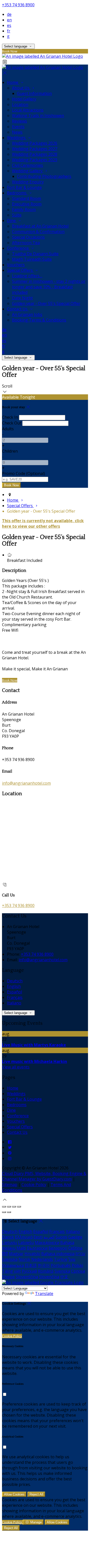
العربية (49, 1237)
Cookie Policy (34, 1184)
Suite (17, 215)
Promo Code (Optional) (23, 473)
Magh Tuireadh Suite (32, 259)
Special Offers (20, 270)
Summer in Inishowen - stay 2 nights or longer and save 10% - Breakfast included (49, 287)
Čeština (75, 1248)
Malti (21, 1248)
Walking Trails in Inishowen (38, 115)
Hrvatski (32, 1253)
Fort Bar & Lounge (24, 187)
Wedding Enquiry (28, 182)
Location (20, 104)
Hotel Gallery (24, 99)
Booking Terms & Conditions (39, 320)
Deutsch (14, 981)
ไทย (71, 1259)
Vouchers (16, 264)
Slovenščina (27, 1276)
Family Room (24, 209)
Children (10, 451)
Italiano (14, 1003)
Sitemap (9, 1184)
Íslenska (10, 1259)
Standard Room (26, 198)
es (9, 25)
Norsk (24, 1259)
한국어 (44, 1265)
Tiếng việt (11, 1271)
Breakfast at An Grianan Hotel (40, 226)
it (8, 36)
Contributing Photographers (44, 176)
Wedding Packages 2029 (34, 160)
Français (14, 997)
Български (37, 1248)
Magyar (16, 1253)
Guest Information (34, 93)
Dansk (8, 1237)
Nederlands (42, 1259)
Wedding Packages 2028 (34, 154)
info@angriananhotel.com (26, 783)
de (9, 14)
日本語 (31, 1265)
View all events (16, 1067)
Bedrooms (17, 193)
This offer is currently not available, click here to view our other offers (43, 523)
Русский (29, 1271)
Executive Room (27, 204)
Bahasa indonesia (57, 1253)
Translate (44, 1293)
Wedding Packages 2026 (34, 143)
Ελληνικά (23, 1237)
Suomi (61, 1237)
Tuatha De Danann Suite (35, 253)
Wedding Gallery (28, 171)
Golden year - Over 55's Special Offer (46, 303)
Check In (10, 417)
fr (8, 31)
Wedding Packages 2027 (34, 148)
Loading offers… (27, 276)
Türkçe (60, 1259)
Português (61, 1265)
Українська (13, 1265)
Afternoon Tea (26, 242)
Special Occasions (28, 237)
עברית (80, 1253)
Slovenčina (49, 1276)
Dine (12, 220)
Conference (18, 248)
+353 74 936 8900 (18, 5)
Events (18, 126)
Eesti (38, 1237)
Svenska (62, 1271)
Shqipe (8, 1276)
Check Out (11, 423)
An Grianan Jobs (27, 314)
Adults (8, 429)
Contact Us (17, 309)
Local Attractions (28, 110)
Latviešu (26, 1242)
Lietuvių (9, 1242)
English (14, 986)
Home (13, 82)
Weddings (16, 137)
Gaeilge (75, 1237)
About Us (21, 88)
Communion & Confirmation (38, 231)
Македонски (47, 1242)
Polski (77, 1265)
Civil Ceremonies (27, 165)
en (9, 20)
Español (14, 992)
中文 (64, 1276)
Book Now (9, 680)
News (17, 132)
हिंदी (5, 1253)
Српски (78, 1271)
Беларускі (57, 1248)
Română (46, 1271)
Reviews (19, 121)
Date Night (22, 298)
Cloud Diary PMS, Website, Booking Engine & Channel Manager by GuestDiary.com (44, 1176)
